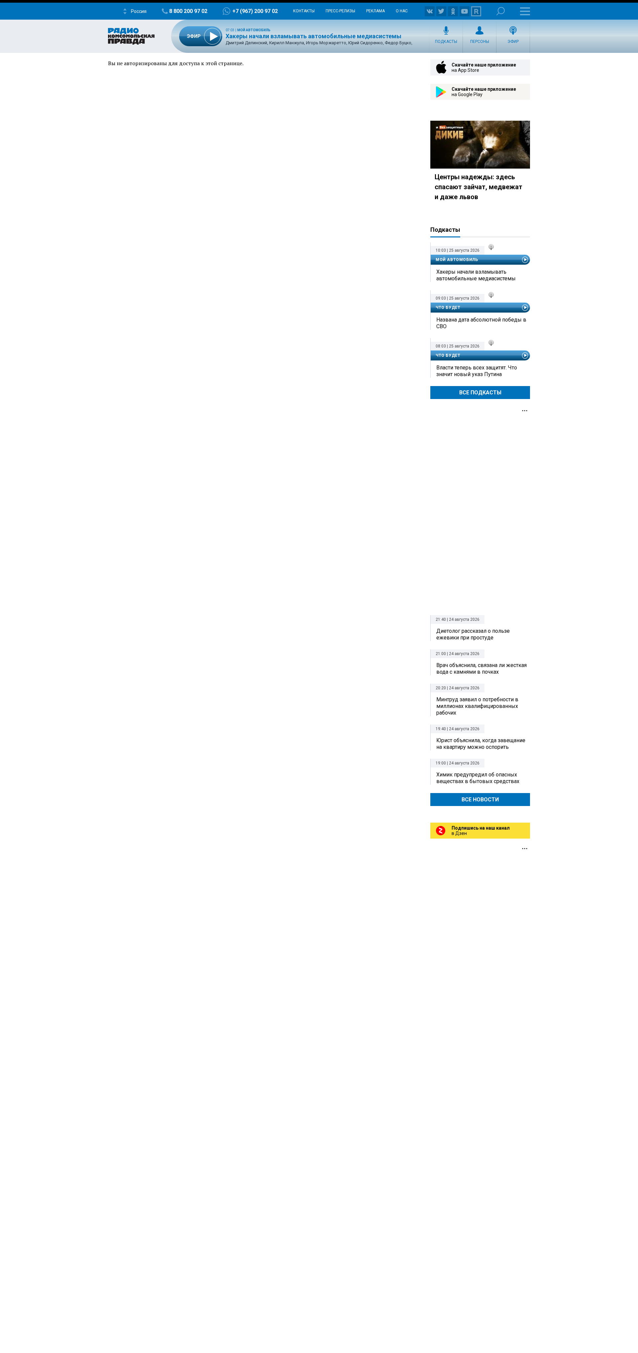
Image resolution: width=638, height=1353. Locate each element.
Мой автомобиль (253, 30)
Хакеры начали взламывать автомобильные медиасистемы (313, 36)
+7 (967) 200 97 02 (255, 11)
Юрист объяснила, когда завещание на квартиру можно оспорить (480, 743)
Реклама (375, 11)
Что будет (448, 307)
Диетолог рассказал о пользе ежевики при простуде (473, 634)
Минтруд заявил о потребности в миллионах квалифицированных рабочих (477, 706)
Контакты (304, 11)
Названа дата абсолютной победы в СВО (481, 323)
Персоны (479, 41)
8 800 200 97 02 (188, 11)
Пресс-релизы (340, 11)
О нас (402, 11)
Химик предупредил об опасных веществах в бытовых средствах (477, 777)
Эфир (513, 41)
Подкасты (446, 41)
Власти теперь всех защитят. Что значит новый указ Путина (476, 370)
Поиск (500, 11)
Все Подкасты (480, 392)
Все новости (480, 799)
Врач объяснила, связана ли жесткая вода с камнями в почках (481, 668)
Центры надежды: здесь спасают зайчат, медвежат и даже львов (478, 187)
